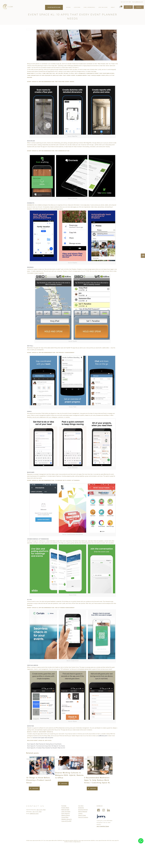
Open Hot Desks (65, 811)
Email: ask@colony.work (137, 2)
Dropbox (30, 267)
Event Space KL (65, 813)
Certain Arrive (32, 665)
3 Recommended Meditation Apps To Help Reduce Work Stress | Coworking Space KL (97, 780)
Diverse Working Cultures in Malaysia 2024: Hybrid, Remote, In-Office (69, 775)
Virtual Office (64, 817)
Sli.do (29, 599)
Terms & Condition (83, 817)
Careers (80, 813)
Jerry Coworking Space (103, 826)
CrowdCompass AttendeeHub (38, 539)
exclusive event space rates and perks (42, 737)
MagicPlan (31, 140)
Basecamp (30, 472)
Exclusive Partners (83, 809)
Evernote (30, 203)
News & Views (82, 815)
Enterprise (81, 807)
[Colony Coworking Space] (8, 7)
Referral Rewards (82, 811)
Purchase (63, 806)
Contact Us (99, 806)
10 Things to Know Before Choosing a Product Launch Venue (38, 780)
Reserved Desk (65, 809)
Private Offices (65, 807)
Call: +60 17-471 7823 (126, 2)
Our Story (80, 806)
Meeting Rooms (65, 815)
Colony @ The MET (66, 821)
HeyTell (30, 345)
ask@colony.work (102, 736)
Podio (29, 411)
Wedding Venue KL (66, 819)
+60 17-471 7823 (41, 809)
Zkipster (30, 726)
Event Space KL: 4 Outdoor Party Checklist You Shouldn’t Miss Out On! (46, 748)
